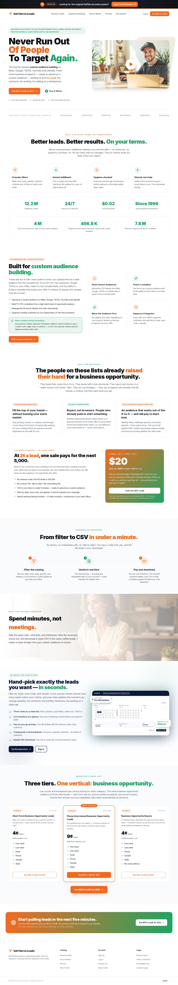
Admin (165, 981)
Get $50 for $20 (159, 14)
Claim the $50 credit (134, 491)
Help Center (103, 968)
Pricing (108, 14)
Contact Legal (142, 968)
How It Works (95, 14)
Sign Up (101, 955)
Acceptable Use (142, 964)
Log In (100, 959)
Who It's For (65, 968)
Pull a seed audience (22, 339)
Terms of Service (143, 959)
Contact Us (102, 964)
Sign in (41, 749)
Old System (121, 14)
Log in (145, 14)
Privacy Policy (142, 955)
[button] (89, 4)
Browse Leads (57, 14)
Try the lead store (19, 749)
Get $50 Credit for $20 (23, 91)
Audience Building (77, 14)
